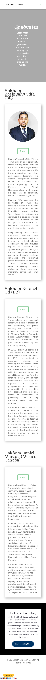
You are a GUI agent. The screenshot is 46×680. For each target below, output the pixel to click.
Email (23, 151)
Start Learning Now (23, 644)
